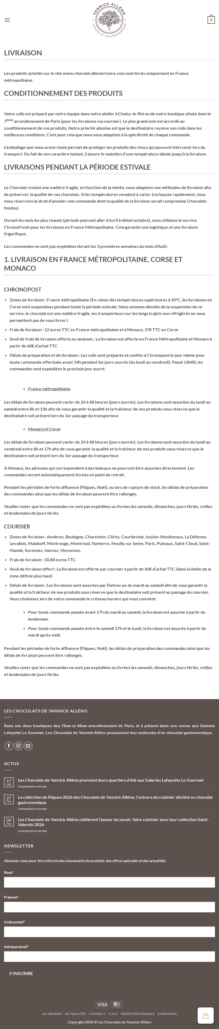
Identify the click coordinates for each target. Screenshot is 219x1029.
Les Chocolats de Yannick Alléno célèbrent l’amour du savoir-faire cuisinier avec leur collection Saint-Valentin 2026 (113, 822)
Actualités (75, 1014)
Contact (97, 1014)
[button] (7, 19)
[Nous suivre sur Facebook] (9, 745)
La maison (52, 1014)
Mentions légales (137, 1014)
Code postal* (14, 922)
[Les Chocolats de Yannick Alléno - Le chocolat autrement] (109, 20)
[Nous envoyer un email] (28, 745)
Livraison (167, 1014)
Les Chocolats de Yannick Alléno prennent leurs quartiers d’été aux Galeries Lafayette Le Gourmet (111, 779)
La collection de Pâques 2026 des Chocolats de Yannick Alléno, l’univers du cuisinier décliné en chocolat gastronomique (115, 799)
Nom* (9, 872)
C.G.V (113, 1014)
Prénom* (11, 897)
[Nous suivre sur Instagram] (18, 745)
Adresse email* (16, 946)
